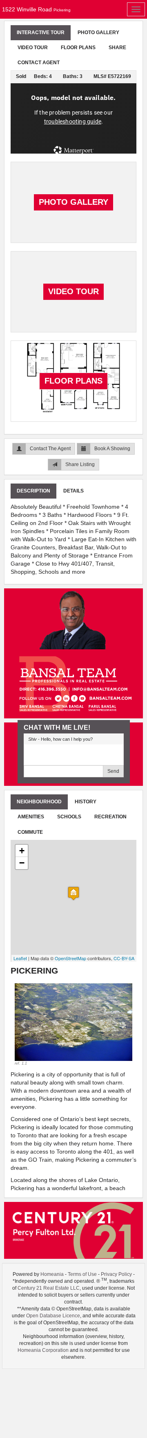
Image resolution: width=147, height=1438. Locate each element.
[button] (23, 1024)
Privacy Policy (116, 1274)
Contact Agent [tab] (39, 62)
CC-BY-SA (124, 958)
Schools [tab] (69, 817)
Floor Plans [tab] (78, 47)
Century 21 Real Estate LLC (49, 1288)
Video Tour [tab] (33, 47)
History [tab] (85, 802)
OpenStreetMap (70, 958)
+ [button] (21, 851)
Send (113, 771)
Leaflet (20, 958)
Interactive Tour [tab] (41, 32)
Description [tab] (33, 491)
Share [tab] (117, 47)
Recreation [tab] (110, 817)
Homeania (52, 1274)
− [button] (21, 863)
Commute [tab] (30, 832)
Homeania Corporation (43, 1350)
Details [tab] (73, 491)
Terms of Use (82, 1274)
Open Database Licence (53, 1316)
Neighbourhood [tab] (39, 802)
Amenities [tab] (31, 817)
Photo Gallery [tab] (98, 32)
